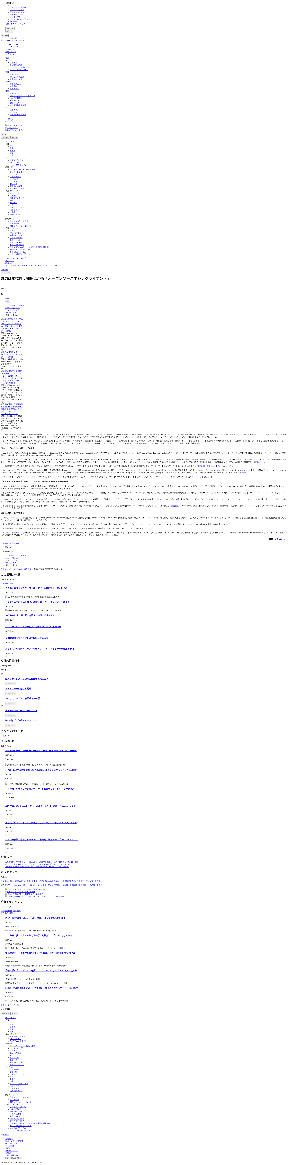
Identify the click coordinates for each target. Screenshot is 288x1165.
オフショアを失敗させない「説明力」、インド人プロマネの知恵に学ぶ (39, 649)
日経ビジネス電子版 (18, 7)
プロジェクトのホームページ (218, 466)
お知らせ (13, 184)
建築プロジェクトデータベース (22, 96)
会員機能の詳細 (16, 235)
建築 (7, 91)
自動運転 (13, 86)
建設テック (14, 103)
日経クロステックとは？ (15, 24)
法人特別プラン (16, 215)
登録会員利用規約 (17, 242)
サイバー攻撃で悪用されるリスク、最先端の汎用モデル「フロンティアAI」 (41, 839)
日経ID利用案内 (11, 1155)
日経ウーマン (15, 17)
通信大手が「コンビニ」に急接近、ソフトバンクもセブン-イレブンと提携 (41, 822)
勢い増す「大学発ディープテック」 (22, 720)
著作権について (11, 1151)
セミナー (13, 203)
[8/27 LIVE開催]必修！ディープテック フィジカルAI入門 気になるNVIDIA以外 (38, 864)
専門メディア (10, 52)
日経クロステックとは (19, 207)
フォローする (6, 272)
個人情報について (12, 1143)
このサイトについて (18, 231)
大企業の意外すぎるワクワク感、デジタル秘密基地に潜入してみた (37, 588)
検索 (12, 205)
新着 (7, 58)
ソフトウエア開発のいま (20, 67)
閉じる (4, 134)
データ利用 (9, 1146)
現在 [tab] (2, 913)
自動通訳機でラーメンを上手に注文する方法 (26, 638)
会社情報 (13, 22)
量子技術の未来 (16, 65)
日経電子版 (14, 223)
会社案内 (9, 1139)
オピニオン (14, 179)
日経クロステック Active (19, 221)
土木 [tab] (19, 911)
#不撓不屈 (9, 119)
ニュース (13, 174)
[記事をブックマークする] (6, 595)
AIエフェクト (15, 162)
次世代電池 (14, 89)
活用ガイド (14, 210)
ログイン (9, 31)
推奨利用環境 (15, 233)
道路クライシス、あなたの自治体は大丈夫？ (26, 679)
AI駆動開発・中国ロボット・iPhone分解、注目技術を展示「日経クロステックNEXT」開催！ (42, 862)
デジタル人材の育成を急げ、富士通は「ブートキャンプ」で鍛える (37, 602)
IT (6, 60)
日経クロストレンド (18, 12)
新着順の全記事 (16, 186)
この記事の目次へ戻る (10, 543)
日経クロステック (17, 10)
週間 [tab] (11, 913)
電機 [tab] (5, 911)
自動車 (8, 82)
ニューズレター (11, 45)
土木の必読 (14, 110)
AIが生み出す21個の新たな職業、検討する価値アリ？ (31, 615)
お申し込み (10, 28)
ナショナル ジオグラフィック (22, 19)
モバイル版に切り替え (13, 1158)
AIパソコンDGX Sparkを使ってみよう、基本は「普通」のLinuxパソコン (40, 806)
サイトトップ (10, 141)
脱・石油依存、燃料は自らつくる (21, 710)
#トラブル (9, 121)
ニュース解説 (15, 177)
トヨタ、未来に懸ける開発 (18, 688)
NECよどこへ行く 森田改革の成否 (22, 698)
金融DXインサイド (17, 160)
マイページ (9, 54)
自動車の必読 (15, 84)
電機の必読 (14, 74)
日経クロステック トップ (15, 258)
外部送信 (9, 1148)
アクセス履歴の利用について (21, 254)
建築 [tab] (15, 911)
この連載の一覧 (7, 583)
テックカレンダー (17, 172)
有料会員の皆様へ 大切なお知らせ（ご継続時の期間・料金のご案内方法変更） (37, 867)
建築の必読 (14, 93)
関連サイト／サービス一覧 (21, 226)
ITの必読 (13, 63)
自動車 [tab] (9, 911)
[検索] (23, 38)
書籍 (12, 200)
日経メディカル (16, 14)
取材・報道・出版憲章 (14, 1141)
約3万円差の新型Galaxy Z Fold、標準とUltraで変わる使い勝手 (35, 918)
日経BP (8, 3)
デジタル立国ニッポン (19, 70)
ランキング (9, 49)
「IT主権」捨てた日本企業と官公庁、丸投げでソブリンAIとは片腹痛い (39, 789)
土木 (7, 108)
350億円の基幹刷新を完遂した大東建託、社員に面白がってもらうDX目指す (41, 770)
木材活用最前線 (16, 98)
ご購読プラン (15, 212)
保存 (7, 301)
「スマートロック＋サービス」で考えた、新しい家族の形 (33, 626)
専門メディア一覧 (17, 188)
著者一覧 (13, 196)
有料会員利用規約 (17, 245)
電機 (7, 72)
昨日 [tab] (7, 913)
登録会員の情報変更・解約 (21, 249)
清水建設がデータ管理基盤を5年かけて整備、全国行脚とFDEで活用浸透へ (41, 750)
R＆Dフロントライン (18, 165)
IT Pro (282, 539)
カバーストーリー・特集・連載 (22, 170)
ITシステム (9, 261)
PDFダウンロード (17, 198)
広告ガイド (9, 1153)
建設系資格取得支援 (18, 105)
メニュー (5, 35)
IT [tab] (2, 911)
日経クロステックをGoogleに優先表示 (16, 569)
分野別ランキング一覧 (10, 1005)
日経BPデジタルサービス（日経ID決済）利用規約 (30, 247)
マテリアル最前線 (17, 77)
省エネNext (14, 100)
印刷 (7, 298)
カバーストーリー (12, 47)
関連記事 (258, 462)
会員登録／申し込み (18, 252)
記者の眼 (9, 263)
